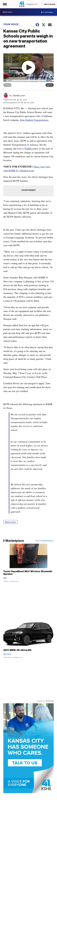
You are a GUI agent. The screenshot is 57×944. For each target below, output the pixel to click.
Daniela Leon (19, 95)
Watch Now (49, 4)
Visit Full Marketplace (45, 541)
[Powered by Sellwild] (50, 701)
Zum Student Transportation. (34, 120)
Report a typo (10, 522)
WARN (28, 148)
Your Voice (11, 24)
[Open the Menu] (4, 4)
